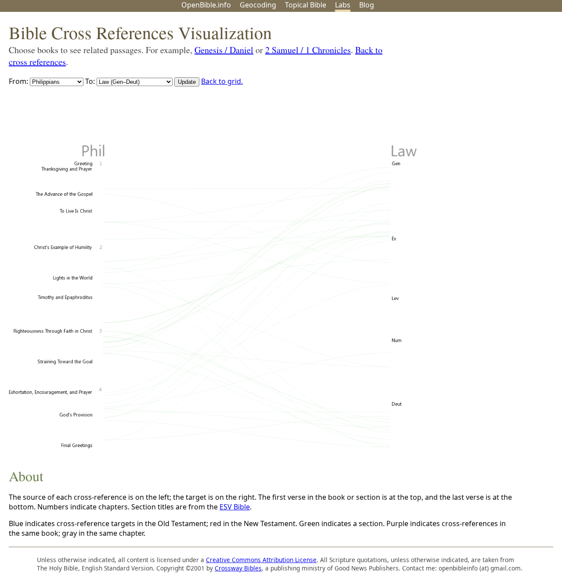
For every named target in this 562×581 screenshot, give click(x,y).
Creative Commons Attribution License (261, 560)
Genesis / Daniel (224, 50)
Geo (258, 5)
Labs (342, 5)
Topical (305, 5)
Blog (366, 5)
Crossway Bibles (238, 568)
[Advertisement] (473, 80)
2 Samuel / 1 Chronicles (308, 50)
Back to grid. (222, 81)
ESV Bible (235, 507)
